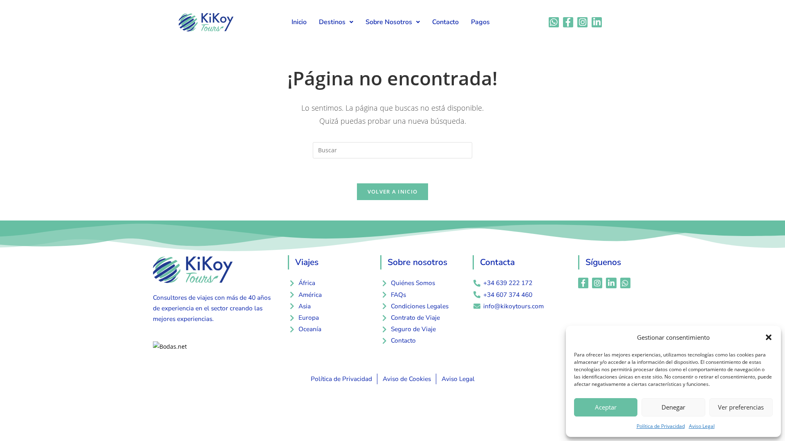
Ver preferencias (741, 407)
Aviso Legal (702, 426)
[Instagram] (582, 22)
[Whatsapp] (554, 22)
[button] (769, 337)
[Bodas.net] (170, 346)
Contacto (445, 22)
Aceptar (606, 407)
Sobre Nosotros (389, 22)
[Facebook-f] (568, 22)
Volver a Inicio (393, 191)
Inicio (299, 22)
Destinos (332, 22)
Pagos (480, 22)
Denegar (673, 407)
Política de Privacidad (661, 426)
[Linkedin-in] (597, 22)
